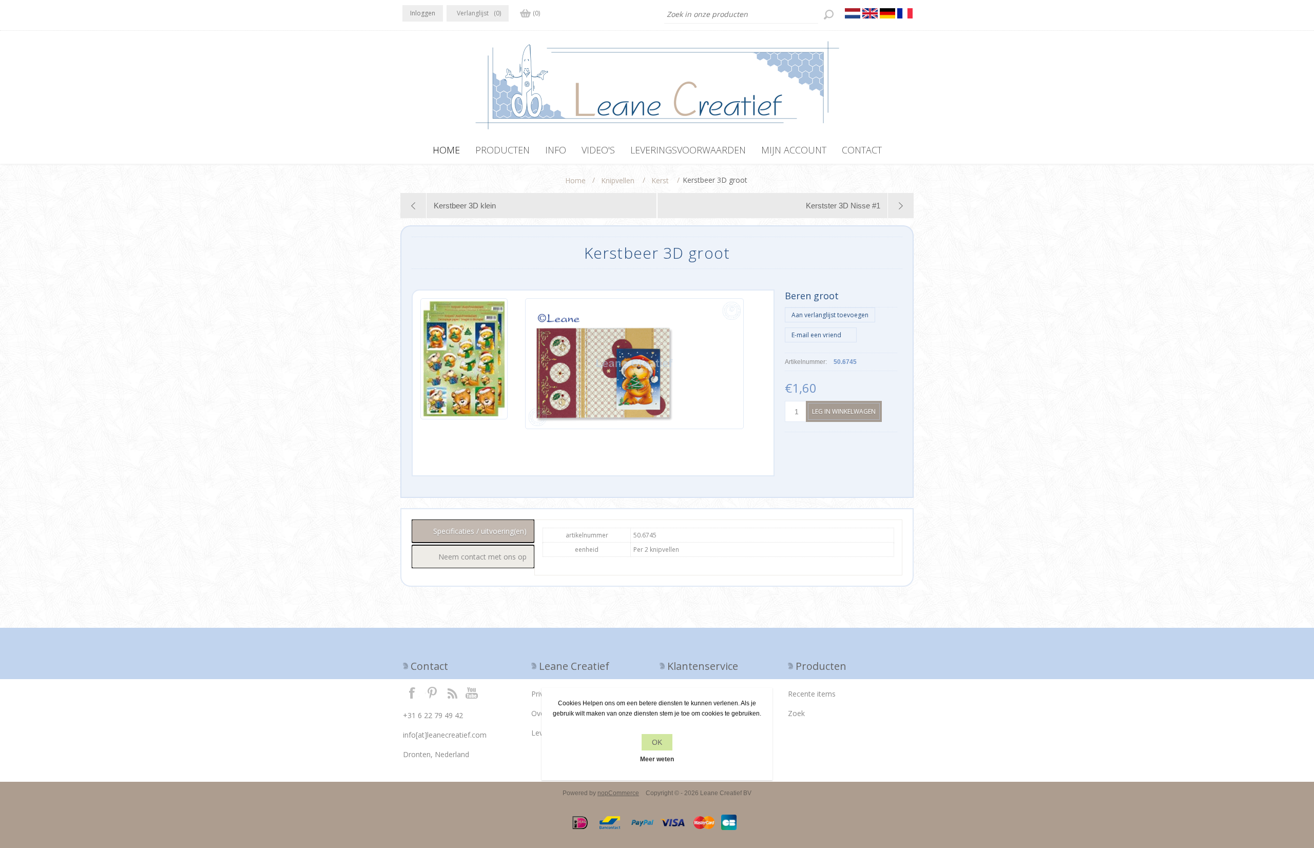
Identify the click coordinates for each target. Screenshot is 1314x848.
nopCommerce (618, 793)
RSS (452, 692)
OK (657, 742)
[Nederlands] (852, 13)
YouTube (472, 692)
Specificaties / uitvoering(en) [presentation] (480, 531)
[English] (870, 13)
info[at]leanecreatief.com (445, 735)
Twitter (432, 692)
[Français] (905, 13)
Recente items (812, 694)
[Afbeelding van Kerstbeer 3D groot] (464, 363)
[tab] (473, 531)
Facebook (412, 692)
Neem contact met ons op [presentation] (482, 557)
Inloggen (422, 13)
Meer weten (657, 759)
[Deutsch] (887, 13)
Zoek (796, 713)
